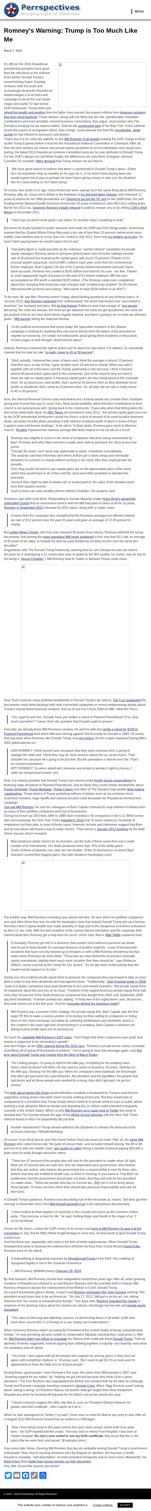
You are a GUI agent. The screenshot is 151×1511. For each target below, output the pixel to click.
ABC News (55, 412)
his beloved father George (99, 194)
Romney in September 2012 (23, 507)
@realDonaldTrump (82, 1258)
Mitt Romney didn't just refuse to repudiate (38, 1339)
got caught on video (67, 1148)
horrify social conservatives (113, 780)
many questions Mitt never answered (68, 537)
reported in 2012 (72, 820)
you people (129, 305)
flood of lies (12, 1461)
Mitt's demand (45, 161)
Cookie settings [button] (103, 1505)
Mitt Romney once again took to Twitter (92, 1110)
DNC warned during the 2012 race (60, 1046)
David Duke (131, 1246)
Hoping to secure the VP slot (86, 199)
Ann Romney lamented (40, 301)
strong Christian (32, 559)
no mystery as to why (122, 237)
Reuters (21, 430)
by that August (67, 305)
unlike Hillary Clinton (24, 532)
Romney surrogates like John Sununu (100, 1292)
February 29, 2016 (68, 1271)
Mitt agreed (22, 319)
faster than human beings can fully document (60, 1461)
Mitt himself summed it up (67, 1204)
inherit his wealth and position (24, 112)
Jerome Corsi (85, 1385)
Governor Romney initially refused (56, 207)
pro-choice (86, 738)
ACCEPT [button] (125, 1505)
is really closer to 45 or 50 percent (68, 352)
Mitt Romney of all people (82, 139)
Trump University (15, 789)
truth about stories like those (29, 1093)
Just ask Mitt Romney (18, 807)
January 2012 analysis (112, 829)
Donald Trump (123, 1339)
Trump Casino (63, 789)
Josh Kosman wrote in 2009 (126, 981)
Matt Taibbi (113, 935)
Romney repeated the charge (117, 1301)
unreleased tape (89, 126)
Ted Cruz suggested (127, 700)
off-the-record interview (87, 1115)
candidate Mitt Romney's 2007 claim (46, 1037)
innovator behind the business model (92, 1003)
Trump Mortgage (40, 789)
